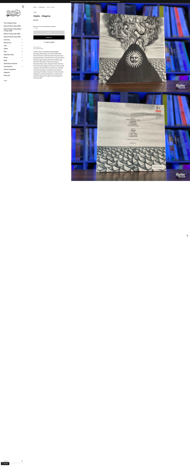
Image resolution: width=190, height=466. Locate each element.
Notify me (49, 37)
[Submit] (22, 461)
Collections (42, 7)
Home (35, 7)
